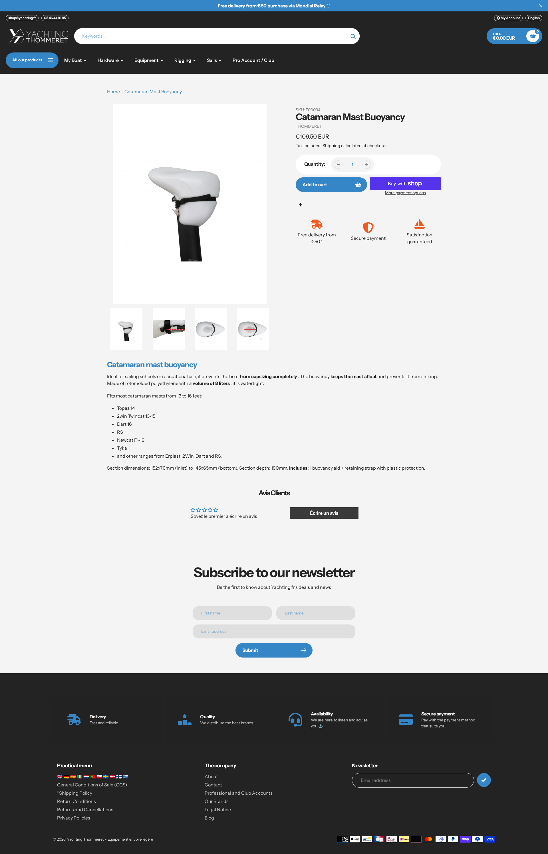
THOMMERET (309, 126)
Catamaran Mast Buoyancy (153, 91)
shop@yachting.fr (22, 18)
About (211, 776)
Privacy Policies (73, 818)
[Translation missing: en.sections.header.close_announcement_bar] (541, 6)
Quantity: (314, 164)
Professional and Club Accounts (239, 793)
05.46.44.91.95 (55, 18)
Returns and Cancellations (85, 809)
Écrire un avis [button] (324, 513)
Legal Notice (218, 809)
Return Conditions (76, 801)
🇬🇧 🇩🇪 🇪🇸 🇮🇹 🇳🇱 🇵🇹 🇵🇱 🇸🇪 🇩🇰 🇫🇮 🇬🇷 (92, 776)
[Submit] (484, 780)
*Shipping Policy (74, 793)
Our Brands (217, 801)
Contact (213, 785)
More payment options (405, 192)
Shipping (331, 145)
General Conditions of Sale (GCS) (92, 785)
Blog (209, 818)
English (534, 18)
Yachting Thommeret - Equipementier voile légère (110, 839)
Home (113, 91)
